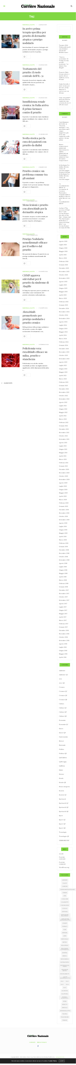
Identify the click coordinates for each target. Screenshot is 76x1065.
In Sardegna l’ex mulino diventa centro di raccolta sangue (64, 176)
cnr (64, 895)
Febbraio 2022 (63, 422)
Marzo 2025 (63, 298)
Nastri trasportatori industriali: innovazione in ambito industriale (63, 149)
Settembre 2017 (64, 600)
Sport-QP (62, 824)
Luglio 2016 (63, 647)
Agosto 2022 (63, 402)
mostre (64, 952)
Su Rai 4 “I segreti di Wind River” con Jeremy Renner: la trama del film (64, 224)
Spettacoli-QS (63, 811)
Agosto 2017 (63, 603)
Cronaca (61, 687)
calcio (65, 883)
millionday (64, 945)
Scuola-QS (62, 782)
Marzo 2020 (63, 499)
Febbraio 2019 (63, 543)
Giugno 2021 (63, 449)
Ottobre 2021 (63, 436)
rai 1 (62, 981)
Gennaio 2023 (63, 385)
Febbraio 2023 (63, 382)
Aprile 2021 (62, 456)
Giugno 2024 (63, 328)
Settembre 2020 (64, 479)
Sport (61, 815)
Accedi (61, 854)
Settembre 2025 (64, 278)
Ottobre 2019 (63, 516)
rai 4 (67, 984)
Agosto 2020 (63, 483)
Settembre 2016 (64, 640)
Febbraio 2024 (63, 342)
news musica (65, 959)
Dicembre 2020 (64, 469)
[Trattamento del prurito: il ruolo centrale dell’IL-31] (10, 78)
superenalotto (65, 1010)
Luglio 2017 (63, 607)
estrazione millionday (64, 915)
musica (65, 956)
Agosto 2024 (63, 322)
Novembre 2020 (64, 473)
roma (64, 1001)
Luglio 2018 (63, 567)
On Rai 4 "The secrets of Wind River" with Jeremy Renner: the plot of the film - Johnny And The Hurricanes (64, 213)
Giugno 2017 (63, 610)
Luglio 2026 (63, 245)
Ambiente (62, 670)
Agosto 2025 (63, 281)
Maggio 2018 (63, 573)
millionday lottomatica (64, 949)
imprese (64, 932)
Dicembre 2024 (64, 308)
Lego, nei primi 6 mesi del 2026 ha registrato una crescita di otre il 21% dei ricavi (64, 101)
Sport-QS (62, 828)
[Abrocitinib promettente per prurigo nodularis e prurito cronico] (10, 323)
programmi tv (64, 974)
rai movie (65, 990)
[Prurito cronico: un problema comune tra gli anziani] (10, 180)
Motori (61, 741)
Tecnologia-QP (64, 836)
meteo (65, 942)
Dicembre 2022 (64, 389)
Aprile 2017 (62, 617)
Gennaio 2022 (63, 426)
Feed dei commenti (62, 863)
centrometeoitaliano (67, 889)
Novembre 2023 (64, 352)
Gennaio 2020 (63, 506)
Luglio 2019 (63, 526)
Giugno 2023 (63, 369)
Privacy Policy (42, 1042)
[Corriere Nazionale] (38, 6)
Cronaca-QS (63, 699)
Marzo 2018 (63, 580)
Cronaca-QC (63, 691)
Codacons (65, 899)
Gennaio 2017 (63, 627)
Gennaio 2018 (63, 587)
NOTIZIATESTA (64, 962)
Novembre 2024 (64, 312)
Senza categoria (64, 786)
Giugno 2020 (63, 489)
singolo (64, 1007)
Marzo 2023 (63, 379)
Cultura (61, 704)
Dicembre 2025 (64, 268)
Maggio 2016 (63, 654)
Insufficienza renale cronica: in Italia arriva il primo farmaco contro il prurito (36, 107)
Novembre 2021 (64, 432)
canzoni (64, 886)
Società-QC (63, 795)
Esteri (61, 728)
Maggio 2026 (63, 251)
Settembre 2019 (64, 520)
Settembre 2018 (64, 560)
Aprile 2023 (62, 375)
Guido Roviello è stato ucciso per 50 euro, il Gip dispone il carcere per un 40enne (64, 88)
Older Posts (8, 383)
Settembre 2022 (64, 399)
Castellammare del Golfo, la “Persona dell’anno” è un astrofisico (64, 125)
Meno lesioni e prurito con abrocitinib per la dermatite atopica (35, 208)
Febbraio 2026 (63, 261)
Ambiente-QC (63, 675)
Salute (32, 24)
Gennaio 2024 (63, 345)
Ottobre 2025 (63, 275)
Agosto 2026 (63, 241)
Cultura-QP (63, 712)
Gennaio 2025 (63, 305)
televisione (65, 1017)
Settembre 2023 (64, 359)
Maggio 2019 (63, 533)
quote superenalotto (65, 977)
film (64, 929)
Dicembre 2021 (64, 429)
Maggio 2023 (63, 372)
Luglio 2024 (63, 325)
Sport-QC (62, 820)
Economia (62, 720)
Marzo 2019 (63, 540)
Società (61, 791)
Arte (60, 679)
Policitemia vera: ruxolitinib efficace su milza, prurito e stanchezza (35, 354)
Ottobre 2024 (63, 315)
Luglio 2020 (63, 486)
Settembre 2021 (64, 439)
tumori (64, 1020)
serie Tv (64, 1004)
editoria (65, 911)
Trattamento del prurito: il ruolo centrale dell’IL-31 (33, 72)
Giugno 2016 (63, 650)
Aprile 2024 (63, 335)
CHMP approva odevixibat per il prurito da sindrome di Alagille (36, 281)
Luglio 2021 (63, 446)
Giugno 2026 (63, 248)
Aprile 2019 (62, 536)
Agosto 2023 (63, 362)
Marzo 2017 (63, 620)
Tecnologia (62, 832)
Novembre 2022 (64, 392)
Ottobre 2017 (63, 597)
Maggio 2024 (63, 332)
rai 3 (62, 984)
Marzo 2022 (63, 419)
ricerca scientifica (64, 997)
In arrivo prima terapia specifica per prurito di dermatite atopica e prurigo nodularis (34, 36)
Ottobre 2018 (63, 557)
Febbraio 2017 (63, 624)
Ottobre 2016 (63, 637)
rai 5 (64, 987)
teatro (64, 1014)
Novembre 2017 (64, 593)
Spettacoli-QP (63, 807)
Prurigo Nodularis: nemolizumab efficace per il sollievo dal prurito (35, 244)
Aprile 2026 (63, 255)
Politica (61, 749)
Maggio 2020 (63, 493)
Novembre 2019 (64, 513)
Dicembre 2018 (64, 550)
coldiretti (64, 902)
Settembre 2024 (64, 318)
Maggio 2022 (63, 412)
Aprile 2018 (62, 577)
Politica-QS (63, 753)
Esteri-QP (62, 733)
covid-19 (64, 908)
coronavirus (65, 905)
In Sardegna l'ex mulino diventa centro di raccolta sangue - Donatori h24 (64, 168)
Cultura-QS (63, 716)
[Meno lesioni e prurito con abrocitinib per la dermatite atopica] (10, 213)
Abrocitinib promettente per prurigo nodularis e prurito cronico (34, 317)
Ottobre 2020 (63, 476)
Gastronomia (63, 737)
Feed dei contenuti (62, 858)
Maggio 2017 (63, 614)
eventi (65, 923)
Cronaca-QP (63, 695)
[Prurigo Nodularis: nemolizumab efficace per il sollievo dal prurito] (10, 249)
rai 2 (67, 981)
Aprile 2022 (62, 416)
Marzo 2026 (63, 258)
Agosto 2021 (63, 442)
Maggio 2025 (63, 292)
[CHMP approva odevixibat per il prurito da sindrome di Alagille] (10, 286)
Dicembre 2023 (64, 349)
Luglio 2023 (63, 365)
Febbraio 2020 (63, 503)
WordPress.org (64, 867)
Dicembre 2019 (64, 510)
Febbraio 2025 (63, 302)
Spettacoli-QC (63, 803)
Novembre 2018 (64, 553)
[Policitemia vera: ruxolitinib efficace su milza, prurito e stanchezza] (10, 360)
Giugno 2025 (63, 288)
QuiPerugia (62, 762)
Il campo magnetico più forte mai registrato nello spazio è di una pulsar (64, 134)
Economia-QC (63, 724)
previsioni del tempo (64, 966)
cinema (64, 892)
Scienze (61, 774)
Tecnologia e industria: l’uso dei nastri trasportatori (64, 157)
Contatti (32, 1042)
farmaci (64, 926)
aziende (64, 880)
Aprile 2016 (62, 657)
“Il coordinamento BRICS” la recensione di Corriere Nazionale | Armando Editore (64, 189)
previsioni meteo (64, 970)
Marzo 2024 (63, 338)
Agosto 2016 (63, 644)
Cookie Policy (52, 1061)
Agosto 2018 (63, 563)
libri (64, 936)
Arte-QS (62, 683)
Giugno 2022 (63, 409)
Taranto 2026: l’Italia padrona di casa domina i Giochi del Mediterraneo (64, 48)
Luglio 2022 (63, 406)
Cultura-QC (63, 708)
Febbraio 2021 (63, 463)
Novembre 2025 (64, 271)
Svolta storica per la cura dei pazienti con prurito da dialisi (34, 141)
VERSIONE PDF (64, 840)
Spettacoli (62, 799)
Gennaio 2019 (63, 546)
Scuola (61, 778)
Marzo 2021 (63, 459)
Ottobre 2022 (63, 396)
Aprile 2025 (63, 295)
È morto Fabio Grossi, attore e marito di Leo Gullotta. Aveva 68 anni (64, 75)
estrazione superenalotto (65, 919)
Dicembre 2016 (64, 630)
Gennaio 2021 (63, 466)
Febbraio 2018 (63, 583)
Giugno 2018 (63, 570)
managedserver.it (60, 1057)
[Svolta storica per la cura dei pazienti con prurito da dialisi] (10, 147)
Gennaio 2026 (63, 265)
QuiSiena (62, 766)
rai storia (64, 994)
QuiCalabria (63, 757)
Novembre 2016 (64, 634)
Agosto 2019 (63, 523)
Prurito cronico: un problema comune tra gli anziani (35, 174)
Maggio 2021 (63, 453)
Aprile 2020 (63, 496)
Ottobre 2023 (63, 355)
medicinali (64, 939)
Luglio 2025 (63, 285)
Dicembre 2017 (64, 590)
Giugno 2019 (63, 530)
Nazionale (26, 24)
